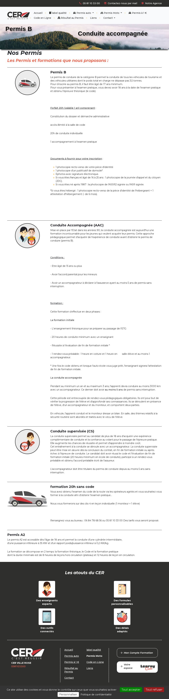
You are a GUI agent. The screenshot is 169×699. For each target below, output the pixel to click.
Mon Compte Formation (138, 652)
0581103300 (18, 666)
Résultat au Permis (72, 17)
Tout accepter (130, 689)
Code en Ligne (42, 17)
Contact (108, 17)
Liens (93, 17)
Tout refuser (154, 689)
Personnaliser (68, 694)
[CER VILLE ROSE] (18, 15)
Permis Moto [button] (111, 12)
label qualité (59, 12)
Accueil (38, 12)
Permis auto (84, 12)
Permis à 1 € (139, 12)
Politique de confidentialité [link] (96, 694)
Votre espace (128, 666)
